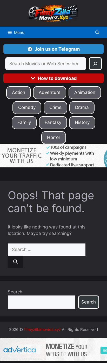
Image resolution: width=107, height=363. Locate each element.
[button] (97, 32)
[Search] (95, 63)
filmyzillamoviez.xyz (42, 329)
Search (15, 291)
